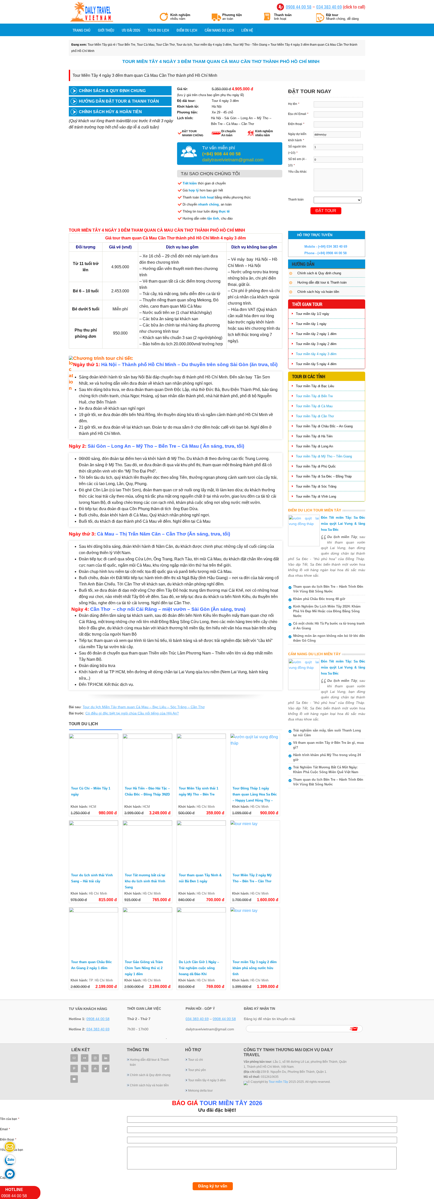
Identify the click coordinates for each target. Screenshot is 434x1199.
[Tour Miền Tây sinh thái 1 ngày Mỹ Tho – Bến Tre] (201, 758)
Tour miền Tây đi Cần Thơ (315, 416)
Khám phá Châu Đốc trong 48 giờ (319, 599)
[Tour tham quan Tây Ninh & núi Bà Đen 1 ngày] (201, 845)
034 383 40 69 (329, 7)
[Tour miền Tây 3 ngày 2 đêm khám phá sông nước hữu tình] (255, 932)
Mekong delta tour (200, 1090)
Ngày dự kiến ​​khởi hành (297, 137)
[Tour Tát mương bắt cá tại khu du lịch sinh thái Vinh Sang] (147, 845)
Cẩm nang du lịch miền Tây (314, 654)
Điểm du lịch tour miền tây (314, 510)
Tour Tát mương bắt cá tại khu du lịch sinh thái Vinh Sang (145, 881)
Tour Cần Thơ (165, 44)
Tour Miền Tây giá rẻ (91, 12)
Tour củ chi (195, 1059)
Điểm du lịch (187, 30)
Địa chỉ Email (298, 114)
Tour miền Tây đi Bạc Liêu (315, 386)
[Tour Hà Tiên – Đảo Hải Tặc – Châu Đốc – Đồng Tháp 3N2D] (147, 758)
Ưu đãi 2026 (131, 30)
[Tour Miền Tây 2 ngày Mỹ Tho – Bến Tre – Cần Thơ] (255, 845)
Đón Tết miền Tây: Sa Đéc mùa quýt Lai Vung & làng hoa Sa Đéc (343, 523)
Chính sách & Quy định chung (112, 91)
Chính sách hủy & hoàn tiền (110, 112)
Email (5, 1129)
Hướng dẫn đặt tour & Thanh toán (119, 101)
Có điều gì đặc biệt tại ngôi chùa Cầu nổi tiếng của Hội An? (132, 713)
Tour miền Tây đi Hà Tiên (314, 436)
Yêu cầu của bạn (11, 1150)
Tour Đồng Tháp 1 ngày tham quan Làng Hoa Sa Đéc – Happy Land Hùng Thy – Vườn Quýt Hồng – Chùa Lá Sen (255, 800)
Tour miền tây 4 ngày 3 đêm (212, 44)
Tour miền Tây (278, 1082)
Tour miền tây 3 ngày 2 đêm (316, 344)
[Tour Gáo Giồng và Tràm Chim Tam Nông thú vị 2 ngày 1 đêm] (147, 932)
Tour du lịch (158, 30)
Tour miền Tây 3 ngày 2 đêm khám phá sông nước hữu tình (255, 968)
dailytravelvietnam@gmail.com (232, 159)
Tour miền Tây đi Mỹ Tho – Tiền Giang (324, 456)
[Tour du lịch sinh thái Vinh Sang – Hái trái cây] (93, 845)
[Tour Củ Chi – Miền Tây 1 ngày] (93, 758)
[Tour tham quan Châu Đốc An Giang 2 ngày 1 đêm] (93, 932)
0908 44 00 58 (298, 7)
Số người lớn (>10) (297, 150)
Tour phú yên (197, 1070)
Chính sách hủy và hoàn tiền (318, 292)
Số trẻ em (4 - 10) (297, 162)
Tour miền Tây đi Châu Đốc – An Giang (324, 426)
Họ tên (293, 104)
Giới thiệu (106, 30)
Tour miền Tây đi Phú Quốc (316, 466)
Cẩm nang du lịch (219, 30)
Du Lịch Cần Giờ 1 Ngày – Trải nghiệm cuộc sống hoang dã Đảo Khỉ (199, 968)
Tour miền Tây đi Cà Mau (314, 406)
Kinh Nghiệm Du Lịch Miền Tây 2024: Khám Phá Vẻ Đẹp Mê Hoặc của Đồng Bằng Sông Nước (327, 611)
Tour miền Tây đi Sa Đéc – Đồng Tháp (324, 476)
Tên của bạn (9, 1119)
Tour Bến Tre (126, 44)
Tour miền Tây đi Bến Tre (314, 396)
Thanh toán (296, 199)
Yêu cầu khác (297, 171)
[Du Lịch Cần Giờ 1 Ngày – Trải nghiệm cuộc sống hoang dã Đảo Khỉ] (201, 932)
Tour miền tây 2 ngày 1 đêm (316, 334)
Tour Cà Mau (145, 44)
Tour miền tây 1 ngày (311, 324)
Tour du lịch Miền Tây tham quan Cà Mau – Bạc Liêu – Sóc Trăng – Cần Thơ (144, 707)
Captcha (6, 1177)
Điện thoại (296, 124)
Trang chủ (81, 30)
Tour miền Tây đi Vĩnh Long (316, 496)
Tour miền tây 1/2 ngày (312, 314)
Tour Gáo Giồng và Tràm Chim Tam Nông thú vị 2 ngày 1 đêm (144, 968)
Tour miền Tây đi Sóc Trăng (316, 486)
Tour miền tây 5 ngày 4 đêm (316, 364)
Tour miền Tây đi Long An (314, 446)
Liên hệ (247, 30)
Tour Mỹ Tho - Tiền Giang (250, 44)
